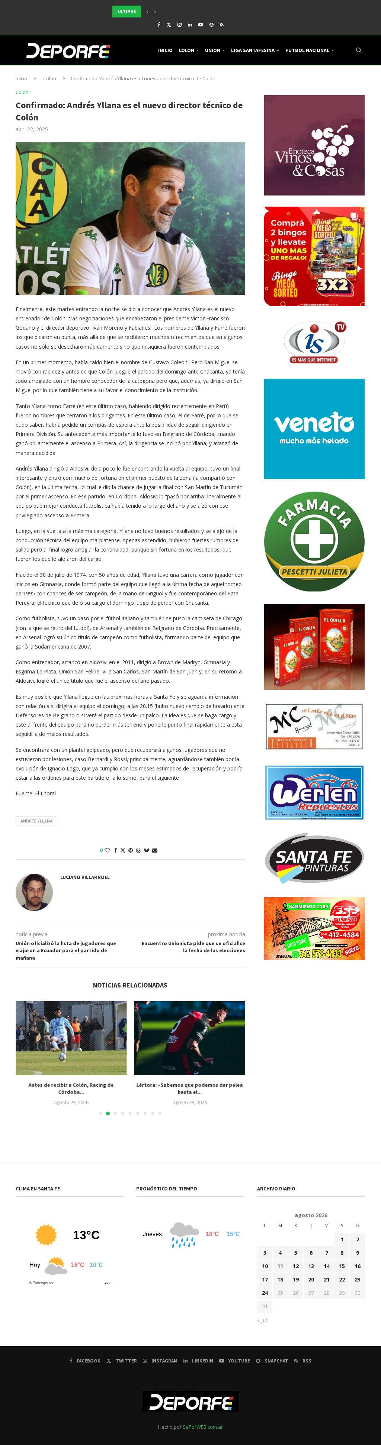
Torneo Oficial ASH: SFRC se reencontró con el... (167, 11)
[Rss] (222, 24)
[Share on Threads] (138, 850)
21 (327, 1279)
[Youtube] (200, 24)
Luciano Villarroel (85, 877)
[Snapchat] (211, 24)
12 (296, 1266)
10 (265, 1266)
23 (358, 1279)
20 (311, 1279)
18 (280, 1279)
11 (280, 1266)
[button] (147, 11)
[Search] (358, 50)
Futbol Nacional (307, 50)
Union (212, 50)
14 (327, 1266)
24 (265, 1292)
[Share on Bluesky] (146, 850)
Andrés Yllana (36, 821)
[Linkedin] (190, 24)
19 (296, 1279)
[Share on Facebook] (115, 850)
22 (342, 1279)
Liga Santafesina (253, 50)
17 (265, 1279)
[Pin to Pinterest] (130, 850)
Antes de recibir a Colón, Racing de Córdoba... (71, 1089)
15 (342, 1266)
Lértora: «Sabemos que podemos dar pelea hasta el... (190, 1089)
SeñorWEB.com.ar (203, 1426)
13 (311, 1266)
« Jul (262, 1320)
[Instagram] (179, 24)
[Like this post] (107, 850)
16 (358, 1266)
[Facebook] (158, 24)
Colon (186, 50)
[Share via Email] (154, 850)
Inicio (165, 50)
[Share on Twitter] (122, 850)
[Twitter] (168, 24)
